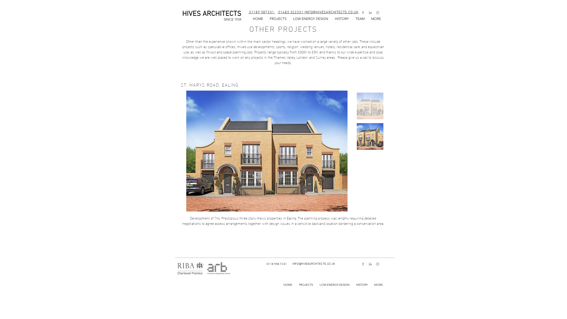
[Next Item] (345, 151)
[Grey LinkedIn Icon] (370, 13)
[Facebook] (363, 13)
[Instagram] (378, 13)
